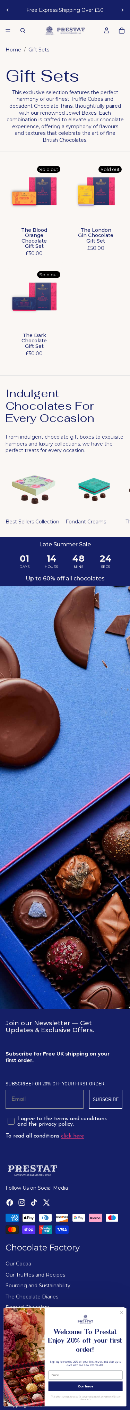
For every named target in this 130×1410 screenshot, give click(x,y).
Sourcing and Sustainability (38, 1286)
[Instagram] (22, 1203)
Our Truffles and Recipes (35, 1275)
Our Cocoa (18, 1264)
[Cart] (121, 30)
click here (72, 1136)
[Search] (23, 30)
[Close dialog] (122, 1312)
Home (13, 50)
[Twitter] (46, 1203)
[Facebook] (10, 1203)
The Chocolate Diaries (32, 1297)
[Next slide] (122, 10)
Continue (85, 1386)
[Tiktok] (34, 1203)
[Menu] (8, 31)
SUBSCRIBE (106, 1099)
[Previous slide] (7, 10)
